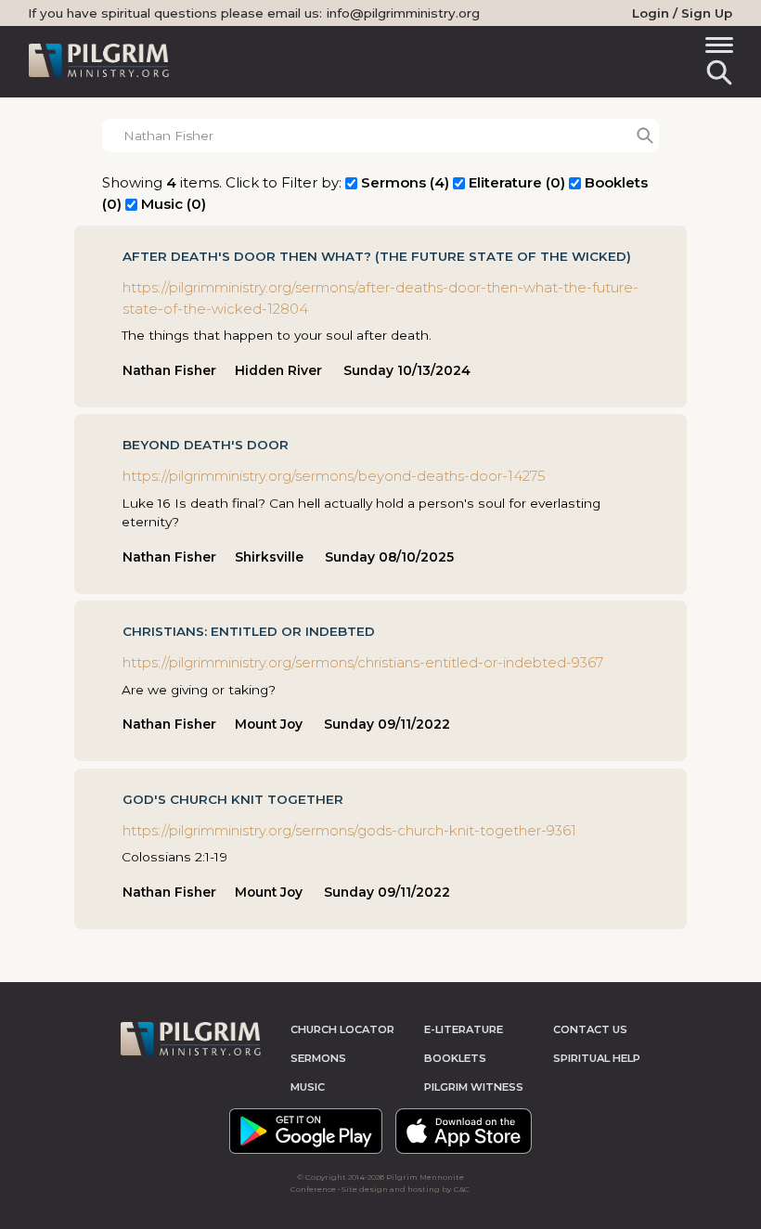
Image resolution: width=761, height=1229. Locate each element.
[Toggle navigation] (716, 47)
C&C (462, 1189)
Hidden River (278, 370)
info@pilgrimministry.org (403, 13)
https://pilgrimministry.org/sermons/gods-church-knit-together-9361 (349, 830)
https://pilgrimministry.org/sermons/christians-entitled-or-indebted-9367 (363, 662)
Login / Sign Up (682, 13)
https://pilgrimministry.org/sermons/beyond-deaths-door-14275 (334, 476)
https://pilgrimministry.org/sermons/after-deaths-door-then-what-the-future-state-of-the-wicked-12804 (380, 297)
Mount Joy (269, 724)
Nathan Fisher (169, 370)
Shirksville (269, 557)
